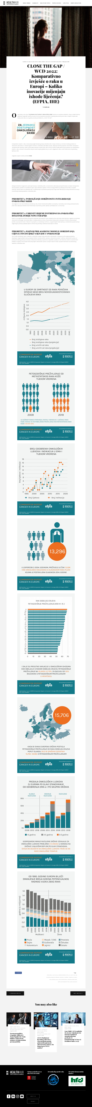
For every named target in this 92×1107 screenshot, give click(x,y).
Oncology (48, 61)
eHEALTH (39, 1029)
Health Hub (46, 107)
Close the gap (55, 975)
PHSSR (50, 979)
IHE (76, 975)
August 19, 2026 (40, 1035)
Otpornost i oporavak (68, 977)
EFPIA (67, 975)
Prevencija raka (55, 979)
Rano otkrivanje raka (63, 979)
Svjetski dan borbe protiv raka (64, 981)
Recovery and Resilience (72, 979)
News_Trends (42, 61)
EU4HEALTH (25, 61)
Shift (22, 1029)
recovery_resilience (56, 61)
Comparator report (62, 975)
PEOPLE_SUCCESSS (21, 1028)
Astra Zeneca (49, 975)
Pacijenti (75, 977)
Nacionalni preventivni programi (53, 977)
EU (69, 975)
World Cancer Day (73, 981)
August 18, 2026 (68, 1028)
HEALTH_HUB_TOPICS (33, 61)
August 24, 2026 (13, 1031)
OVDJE (30, 155)
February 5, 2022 (65, 61)
